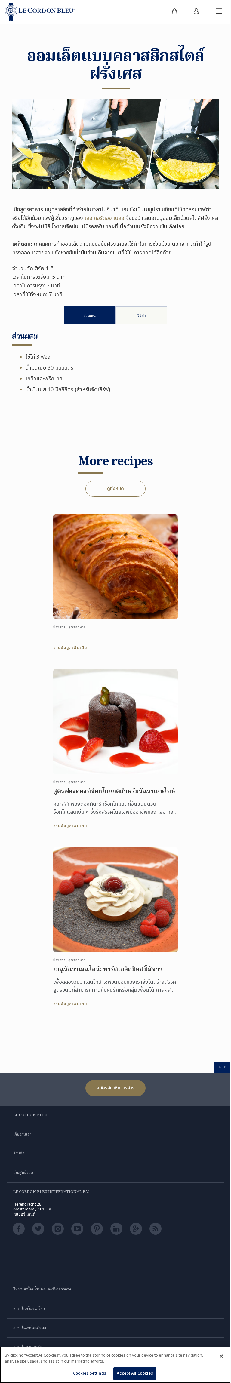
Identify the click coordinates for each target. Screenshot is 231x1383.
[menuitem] (174, 12)
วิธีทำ (141, 315)
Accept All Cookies (135, 1373)
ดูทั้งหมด (115, 488)
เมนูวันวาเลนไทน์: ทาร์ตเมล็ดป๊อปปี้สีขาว (108, 969)
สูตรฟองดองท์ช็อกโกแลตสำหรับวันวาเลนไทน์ (114, 791)
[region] (115, 1365)
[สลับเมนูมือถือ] (219, 12)
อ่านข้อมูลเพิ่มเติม (70, 647)
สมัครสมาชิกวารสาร (115, 1088)
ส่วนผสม (90, 315)
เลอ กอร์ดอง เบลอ (104, 218)
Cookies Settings (89, 1373)
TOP (222, 1067)
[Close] (221, 1356)
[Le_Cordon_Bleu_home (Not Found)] (39, 12)
